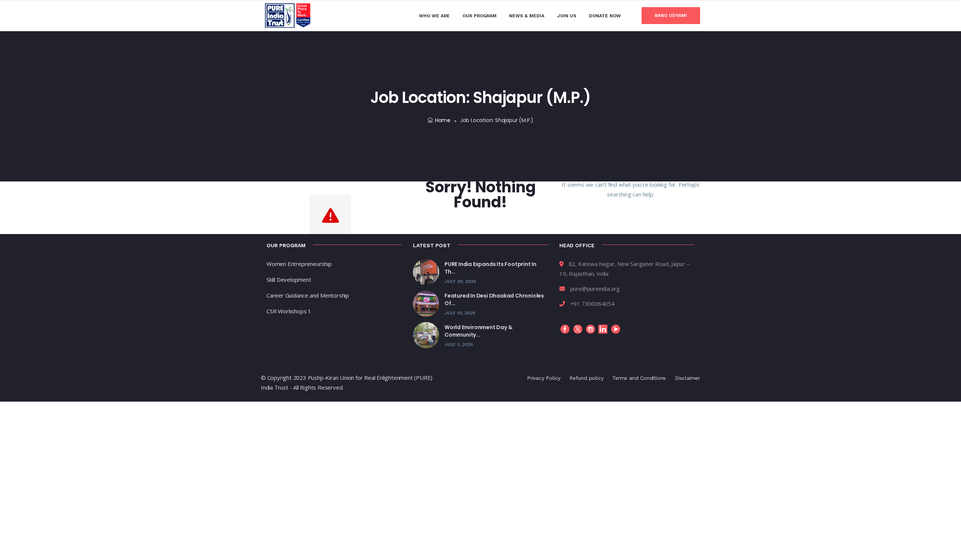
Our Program (479, 15)
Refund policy (586, 378)
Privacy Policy (543, 378)
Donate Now (605, 15)
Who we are (434, 15)
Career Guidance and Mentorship (308, 295)
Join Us (566, 15)
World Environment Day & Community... (478, 331)
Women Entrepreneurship (299, 263)
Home (442, 120)
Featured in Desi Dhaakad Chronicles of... (494, 299)
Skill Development (289, 279)
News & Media (526, 15)
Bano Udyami (671, 15)
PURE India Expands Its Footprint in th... (490, 267)
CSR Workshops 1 (289, 311)
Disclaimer (687, 378)
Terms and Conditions (639, 378)
